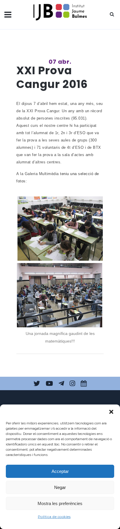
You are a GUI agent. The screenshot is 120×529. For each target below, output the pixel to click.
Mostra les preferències (60, 503)
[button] (111, 412)
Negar (60, 487)
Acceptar (60, 471)
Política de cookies (54, 516)
